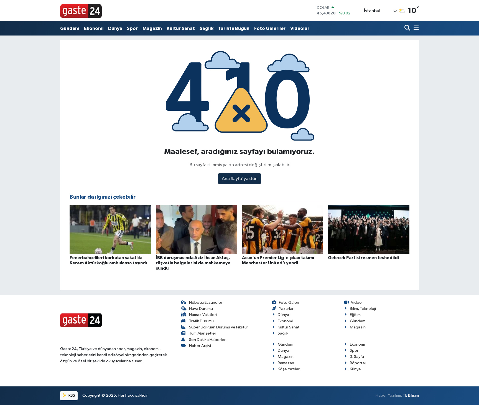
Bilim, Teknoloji (363, 309)
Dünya (115, 28)
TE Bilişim (411, 395)
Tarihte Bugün (233, 28)
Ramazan (286, 363)
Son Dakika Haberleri (207, 340)
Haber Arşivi (200, 346)
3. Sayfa (357, 357)
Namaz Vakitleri (203, 315)
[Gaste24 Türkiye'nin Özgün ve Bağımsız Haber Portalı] (81, 10)
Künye (355, 369)
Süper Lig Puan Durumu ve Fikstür (218, 327)
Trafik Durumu (201, 321)
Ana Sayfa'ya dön (240, 178)
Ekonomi (93, 28)
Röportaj (358, 363)
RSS (71, 395)
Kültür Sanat (181, 28)
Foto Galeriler (270, 28)
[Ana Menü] (415, 28)
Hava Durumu (201, 309)
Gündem (69, 28)
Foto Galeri (289, 302)
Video (356, 302)
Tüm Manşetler (202, 333)
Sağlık (206, 28)
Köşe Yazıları (289, 369)
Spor (132, 28)
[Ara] (407, 28)
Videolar (299, 28)
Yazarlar (286, 309)
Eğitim (355, 315)
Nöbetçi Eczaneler (205, 302)
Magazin (152, 28)
